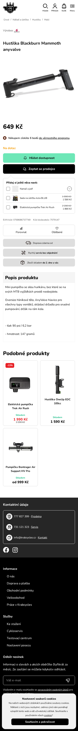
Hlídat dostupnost (42, 158)
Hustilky (36, 19)
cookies (48, 715)
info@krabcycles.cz (25, 537)
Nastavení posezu (19, 645)
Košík (64, 10)
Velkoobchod (15, 598)
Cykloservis (15, 631)
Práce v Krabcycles (19, 605)
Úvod (6, 19)
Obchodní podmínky (20, 591)
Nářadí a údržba (21, 19)
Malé (46, 19)
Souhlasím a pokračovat (40, 722)
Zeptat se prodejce (42, 169)
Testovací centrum (19, 638)
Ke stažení (14, 624)
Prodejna (36, 516)
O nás (11, 576)
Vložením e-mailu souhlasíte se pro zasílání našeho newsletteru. (38, 691)
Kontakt (42, 537)
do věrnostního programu (54, 138)
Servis (34, 527)
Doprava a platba (18, 583)
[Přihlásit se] (68, 680)
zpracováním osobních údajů (53, 690)
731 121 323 (21, 527)
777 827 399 (21, 516)
